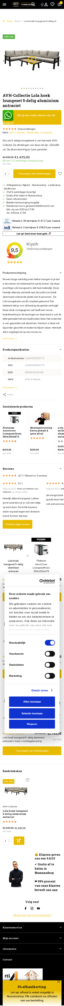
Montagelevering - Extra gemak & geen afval (41, 641)
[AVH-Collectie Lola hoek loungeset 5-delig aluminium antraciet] (16, 791)
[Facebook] (25, 908)
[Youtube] (38, 908)
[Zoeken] (33, 4)
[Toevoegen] (19, 840)
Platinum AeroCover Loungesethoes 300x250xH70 (40, 720)
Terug (9, 21)
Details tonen (39, 539)
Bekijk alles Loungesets (40, 132)
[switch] (50, 503)
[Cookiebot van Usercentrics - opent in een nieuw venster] (41, 430)
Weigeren (32, 573)
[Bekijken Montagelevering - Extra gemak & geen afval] (42, 419)
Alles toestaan (32, 550)
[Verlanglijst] (52, 4)
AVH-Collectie (17, 132)
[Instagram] (32, 908)
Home (17, 21)
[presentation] (3, 60)
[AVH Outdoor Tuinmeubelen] (23, 4)
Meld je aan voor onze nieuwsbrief (32, 915)
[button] (21, 88)
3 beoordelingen (26, 128)
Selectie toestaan (32, 562)
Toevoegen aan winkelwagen (34, 173)
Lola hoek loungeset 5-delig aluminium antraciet (15, 814)
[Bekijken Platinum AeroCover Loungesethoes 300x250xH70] (14, 419)
